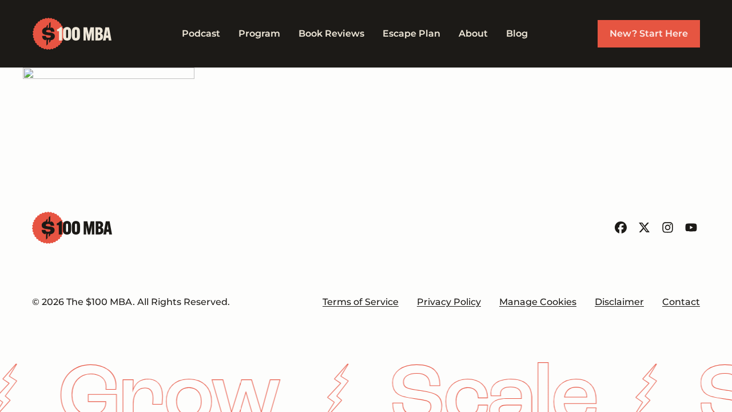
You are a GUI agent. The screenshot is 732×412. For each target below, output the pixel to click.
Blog (517, 33)
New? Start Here (649, 33)
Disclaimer (619, 301)
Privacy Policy (449, 301)
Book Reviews (331, 33)
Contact (681, 301)
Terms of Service (361, 301)
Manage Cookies (537, 301)
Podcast (201, 33)
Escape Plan (411, 33)
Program (259, 33)
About (473, 33)
